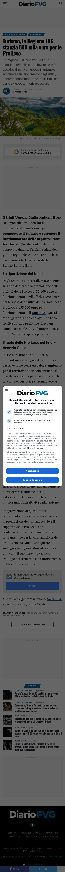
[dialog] (32, 436)
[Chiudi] (6, 390)
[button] (32, 428)
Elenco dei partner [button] (35, 448)
